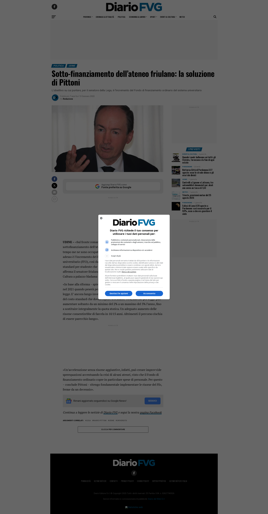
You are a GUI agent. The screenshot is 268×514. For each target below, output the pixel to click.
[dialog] (134, 257)
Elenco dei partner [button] (129, 272)
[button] (134, 256)
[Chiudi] (101, 218)
